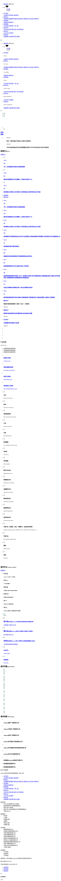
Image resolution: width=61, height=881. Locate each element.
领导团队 (11, 15)
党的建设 (6, 20)
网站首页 (6, 4)
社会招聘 (11, 36)
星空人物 (16, 29)
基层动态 (26, 18)
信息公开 (6, 31)
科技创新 (11, 25)
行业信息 (31, 18)
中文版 (8, 9)
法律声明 (6, 867)
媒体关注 (21, 18)
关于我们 (6, 13)
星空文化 (6, 27)
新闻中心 (6, 17)
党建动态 (6, 22)
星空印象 (11, 29)
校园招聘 (6, 36)
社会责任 (11, 33)
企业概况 (6, 15)
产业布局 (6, 25)
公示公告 (6, 33)
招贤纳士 (6, 34)
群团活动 (11, 22)
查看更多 (3, 154)
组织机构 (16, 15)
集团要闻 (11, 18)
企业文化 (6, 29)
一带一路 (16, 25)
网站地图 (6, 869)
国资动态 (16, 18)
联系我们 (6, 870)
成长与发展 (17, 36)
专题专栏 (36, 18)
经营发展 (6, 24)
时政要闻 (6, 18)
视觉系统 (21, 29)
